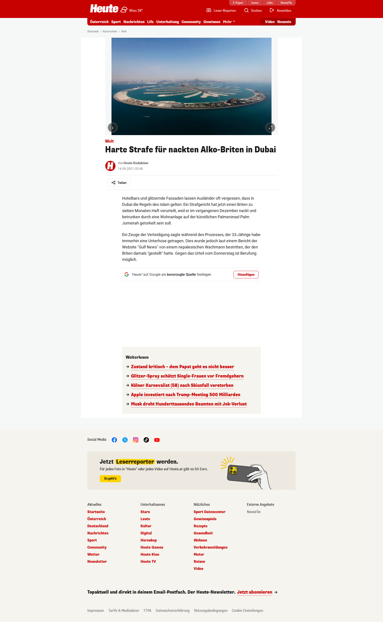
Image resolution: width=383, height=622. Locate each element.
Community (191, 22)
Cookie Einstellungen (247, 610)
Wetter (93, 554)
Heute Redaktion (135, 163)
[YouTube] (157, 439)
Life (150, 22)
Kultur (146, 526)
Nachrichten (110, 31)
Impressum (95, 610)
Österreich (99, 22)
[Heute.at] (104, 8)
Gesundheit (203, 533)
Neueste (284, 22)
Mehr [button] (227, 22)
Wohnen (200, 540)
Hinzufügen (246, 275)
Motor (199, 554)
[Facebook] (114, 439)
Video (270, 22)
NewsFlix (254, 512)
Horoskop (149, 540)
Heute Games (152, 547)
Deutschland (97, 526)
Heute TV (148, 561)
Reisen (199, 561)
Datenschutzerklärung (173, 610)
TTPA (147, 610)
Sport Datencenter (209, 512)
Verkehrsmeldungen (210, 547)
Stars (145, 512)
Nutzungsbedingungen (210, 610)
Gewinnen (211, 22)
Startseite (93, 31)
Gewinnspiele (205, 519)
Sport (116, 22)
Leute (145, 519)
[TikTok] (146, 439)
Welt (124, 31)
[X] (125, 439)
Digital (146, 533)
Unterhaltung (167, 22)
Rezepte (200, 526)
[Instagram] (135, 439)
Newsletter (97, 561)
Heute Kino (150, 554)
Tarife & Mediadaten (123, 610)
